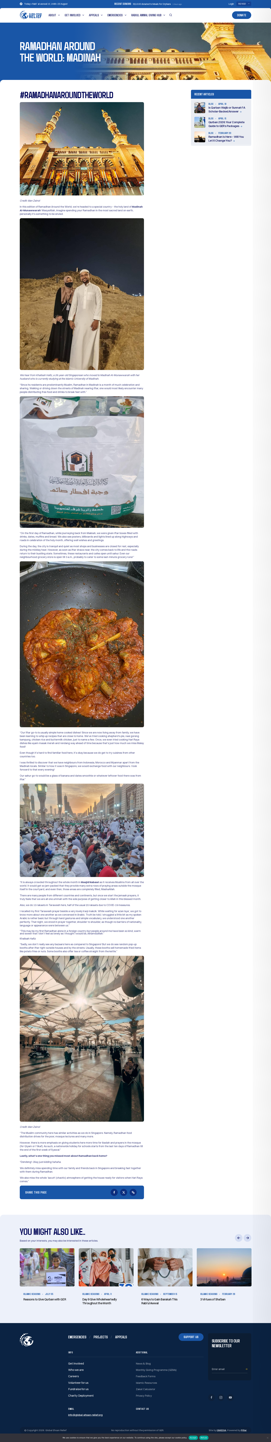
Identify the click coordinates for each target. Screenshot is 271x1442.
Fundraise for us (78, 1389)
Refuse (204, 1437)
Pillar (244, 1430)
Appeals (94, 15)
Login (231, 4)
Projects (101, 1337)
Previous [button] (238, 1238)
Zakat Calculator (145, 1389)
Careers (73, 1376)
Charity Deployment (81, 1395)
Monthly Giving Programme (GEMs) (156, 1370)
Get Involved (72, 15)
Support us (191, 1337)
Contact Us (142, 1408)
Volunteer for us (78, 1382)
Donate (241, 15)
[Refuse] (267, 1437)
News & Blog (143, 1363)
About (52, 15)
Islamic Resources (146, 1382)
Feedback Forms (145, 1376)
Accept (193, 1437)
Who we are (76, 1370)
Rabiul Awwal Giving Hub (146, 15)
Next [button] (247, 1238)
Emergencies (115, 15)
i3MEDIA (221, 1430)
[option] (47, 1278)
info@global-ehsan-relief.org (85, 1415)
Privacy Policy (144, 1395)
